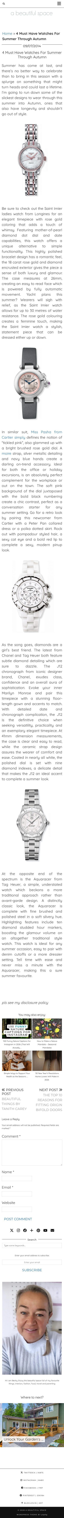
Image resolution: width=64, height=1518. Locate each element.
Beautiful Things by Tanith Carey (14, 1099)
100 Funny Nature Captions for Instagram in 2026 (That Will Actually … (17, 1044)
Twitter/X (33, 1473)
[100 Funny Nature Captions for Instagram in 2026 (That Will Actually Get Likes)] (17, 1029)
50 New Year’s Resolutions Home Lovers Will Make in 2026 (47, 1076)
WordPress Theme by (32, 1515)
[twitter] (12, 1230)
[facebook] (25, 1230)
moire (6, 453)
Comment (11, 1136)
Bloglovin (33, 1503)
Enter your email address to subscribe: (32, 1255)
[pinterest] (38, 1230)
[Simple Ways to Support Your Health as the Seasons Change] (17, 1061)
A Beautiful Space (36, 1510)
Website (8, 1202)
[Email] (52, 1230)
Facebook (33, 1488)
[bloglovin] (31, 1230)
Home (7, 33)
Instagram (33, 1480)
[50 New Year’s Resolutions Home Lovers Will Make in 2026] (47, 1061)
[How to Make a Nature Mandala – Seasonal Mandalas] (47, 1029)
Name (8, 1172)
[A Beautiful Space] (32, 9)
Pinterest (33, 1495)
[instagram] (18, 1230)
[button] (60, 3)
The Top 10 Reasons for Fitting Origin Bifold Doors (49, 1100)
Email (7, 1187)
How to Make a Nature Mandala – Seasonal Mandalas (47, 1044)
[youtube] (45, 1230)
